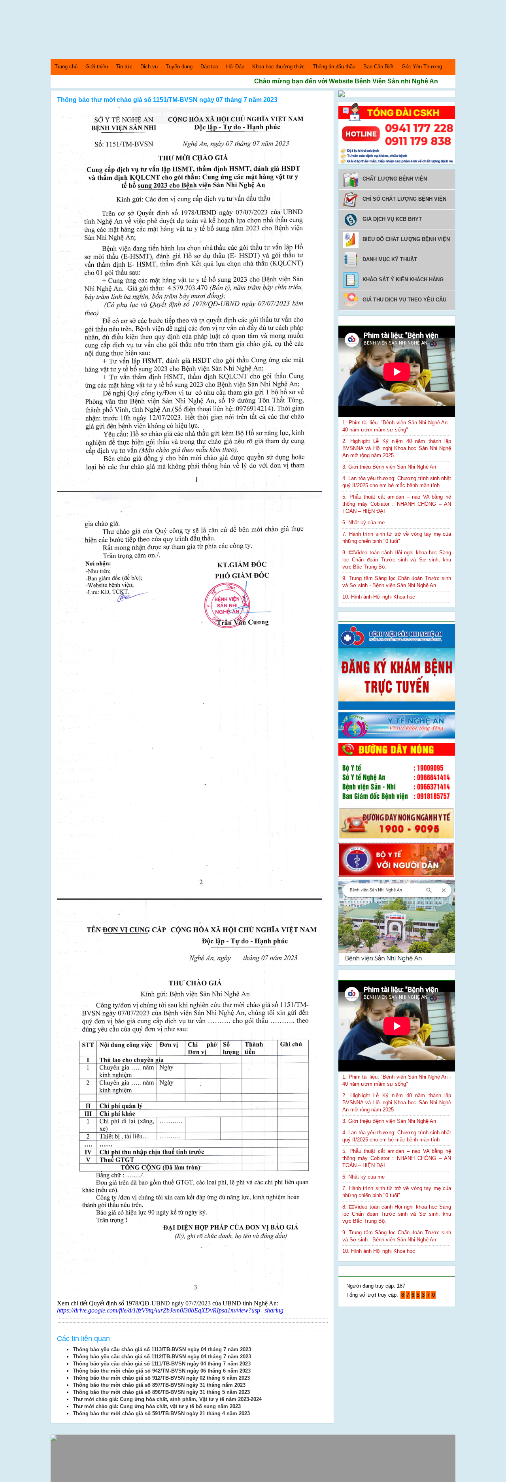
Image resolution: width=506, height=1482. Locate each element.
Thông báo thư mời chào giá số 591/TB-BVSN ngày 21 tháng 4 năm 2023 (161, 1413)
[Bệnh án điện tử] (341, 95)
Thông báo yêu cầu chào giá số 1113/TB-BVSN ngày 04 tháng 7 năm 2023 (162, 1349)
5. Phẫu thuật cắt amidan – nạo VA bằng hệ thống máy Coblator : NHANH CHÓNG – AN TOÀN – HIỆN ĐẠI (396, 504)
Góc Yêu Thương (422, 67)
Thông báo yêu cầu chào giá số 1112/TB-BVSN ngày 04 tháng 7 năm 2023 (162, 1357)
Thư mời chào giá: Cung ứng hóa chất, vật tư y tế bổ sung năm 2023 (157, 1406)
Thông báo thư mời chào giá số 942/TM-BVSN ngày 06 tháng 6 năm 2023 (162, 1371)
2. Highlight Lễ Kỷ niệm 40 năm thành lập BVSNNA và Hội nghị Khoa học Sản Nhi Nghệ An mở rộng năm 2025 (396, 448)
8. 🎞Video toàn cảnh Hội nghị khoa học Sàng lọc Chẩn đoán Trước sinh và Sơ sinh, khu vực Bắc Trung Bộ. (396, 560)
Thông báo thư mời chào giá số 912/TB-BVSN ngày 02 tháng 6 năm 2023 (161, 1378)
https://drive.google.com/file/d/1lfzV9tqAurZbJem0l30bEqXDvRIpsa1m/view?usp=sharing (170, 1310)
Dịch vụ (149, 67)
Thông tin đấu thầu (334, 67)
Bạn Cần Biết (378, 67)
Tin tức (124, 67)
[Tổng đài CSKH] (396, 163)
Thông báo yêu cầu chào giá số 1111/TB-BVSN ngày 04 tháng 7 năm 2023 (162, 1364)
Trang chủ (66, 67)
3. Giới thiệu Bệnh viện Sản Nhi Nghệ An (389, 467)
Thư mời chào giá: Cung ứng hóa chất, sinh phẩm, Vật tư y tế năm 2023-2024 (167, 1399)
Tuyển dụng (179, 67)
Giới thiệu (96, 67)
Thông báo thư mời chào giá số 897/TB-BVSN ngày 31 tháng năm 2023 (159, 1385)
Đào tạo (209, 67)
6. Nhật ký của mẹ (363, 522)
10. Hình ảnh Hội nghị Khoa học (378, 597)
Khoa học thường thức (278, 67)
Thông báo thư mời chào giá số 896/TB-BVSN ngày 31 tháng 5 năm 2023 (161, 1392)
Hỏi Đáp (235, 67)
